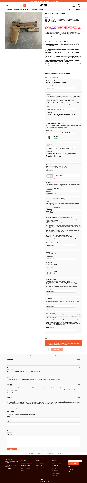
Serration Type (61, 173)
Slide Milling (55, 465)
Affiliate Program (40, 462)
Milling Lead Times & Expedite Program (11, 462)
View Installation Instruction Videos (50, 1)
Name (8, 416)
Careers (38, 468)
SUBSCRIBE (73, 463)
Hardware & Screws (56, 463)
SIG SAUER (59, 453)
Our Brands (71, 9)
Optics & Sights (26, 9)
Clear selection (50, 267)
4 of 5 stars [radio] (10, 432)
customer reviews (54, 77)
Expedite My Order (55, 289)
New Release (54, 460)
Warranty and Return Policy (27, 463)
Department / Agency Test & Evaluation (11, 466)
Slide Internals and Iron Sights (55, 242)
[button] (40, 14)
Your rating (9, 430)
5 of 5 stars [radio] (11, 432)
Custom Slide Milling (9, 463)
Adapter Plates (17, 9)
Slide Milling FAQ (8, 459)
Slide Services (9, 9)
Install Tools (55, 470)
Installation (39, 465)
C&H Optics (54, 467)
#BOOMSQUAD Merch (56, 473)
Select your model (55, 85)
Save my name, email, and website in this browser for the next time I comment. (24, 428)
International (8, 468)
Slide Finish (60, 188)
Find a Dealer (8, 457)
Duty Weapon (52, 304)
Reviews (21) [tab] (54, 355)
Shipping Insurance (55, 327)
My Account (23, 460)
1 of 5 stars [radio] (7, 432)
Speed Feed (54, 475)
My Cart (22, 462)
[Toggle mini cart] (79, 4)
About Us (38, 460)
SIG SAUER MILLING (49, 453)
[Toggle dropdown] (12, 9)
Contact (23, 470)
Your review (10, 434)
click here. (54, 28)
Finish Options (61, 207)
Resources (78, 9)
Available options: (49, 106)
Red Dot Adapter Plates (57, 462)
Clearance (41, 9)
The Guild (38, 467)
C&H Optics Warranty (25, 465)
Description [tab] (32, 355)
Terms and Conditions (25, 468)
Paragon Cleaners (56, 477)
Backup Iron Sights (56, 472)
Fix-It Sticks (54, 468)
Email (8, 421)
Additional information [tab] (43, 355)
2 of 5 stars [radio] (8, 432)
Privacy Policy (24, 467)
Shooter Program (40, 463)
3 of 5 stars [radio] (9, 432)
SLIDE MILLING (40, 453)
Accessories (34, 9)
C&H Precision (43, 479)
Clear (48, 91)
